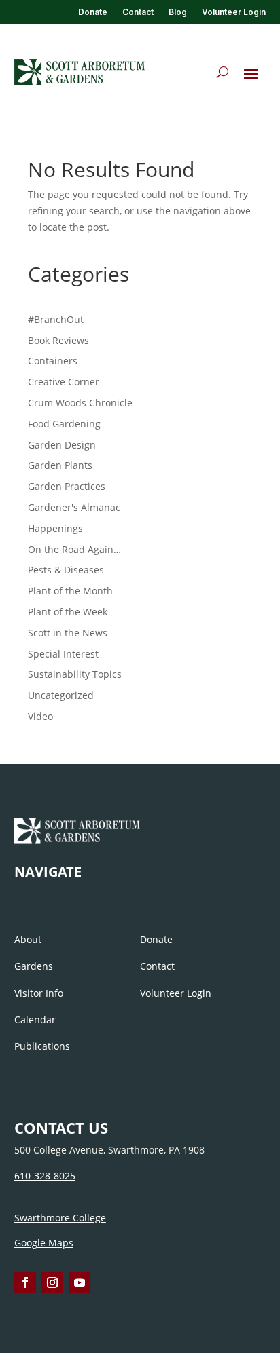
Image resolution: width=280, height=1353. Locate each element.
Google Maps (43, 1242)
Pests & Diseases (66, 569)
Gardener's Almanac (74, 507)
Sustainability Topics (75, 674)
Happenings (55, 528)
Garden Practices (66, 486)
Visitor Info (38, 993)
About (27, 939)
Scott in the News (67, 632)
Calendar (35, 1019)
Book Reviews (58, 340)
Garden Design (62, 444)
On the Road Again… (74, 549)
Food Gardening (64, 423)
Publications (42, 1046)
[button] (251, 73)
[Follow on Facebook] (25, 1282)
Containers (52, 360)
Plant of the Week (67, 611)
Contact (138, 12)
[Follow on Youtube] (79, 1282)
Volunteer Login (234, 12)
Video (40, 716)
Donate (92, 12)
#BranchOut (56, 319)
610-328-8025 (44, 1175)
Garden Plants (60, 465)
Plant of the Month (70, 590)
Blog (178, 12)
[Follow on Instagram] (52, 1282)
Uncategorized (61, 695)
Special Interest (63, 653)
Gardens (33, 965)
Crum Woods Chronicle (80, 402)
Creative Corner (63, 381)
